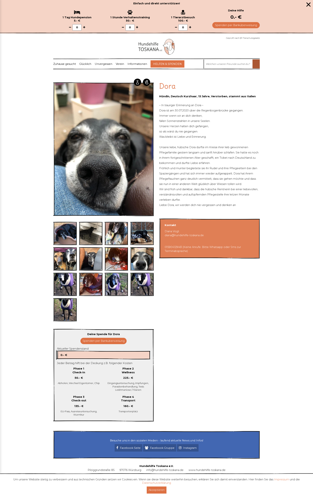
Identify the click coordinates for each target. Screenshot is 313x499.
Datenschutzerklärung (156, 483)
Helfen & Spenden (167, 64)
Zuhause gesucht (64, 64)
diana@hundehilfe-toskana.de (184, 235)
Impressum (281, 479)
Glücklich (85, 64)
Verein (120, 64)
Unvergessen (103, 64)
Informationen (137, 64)
